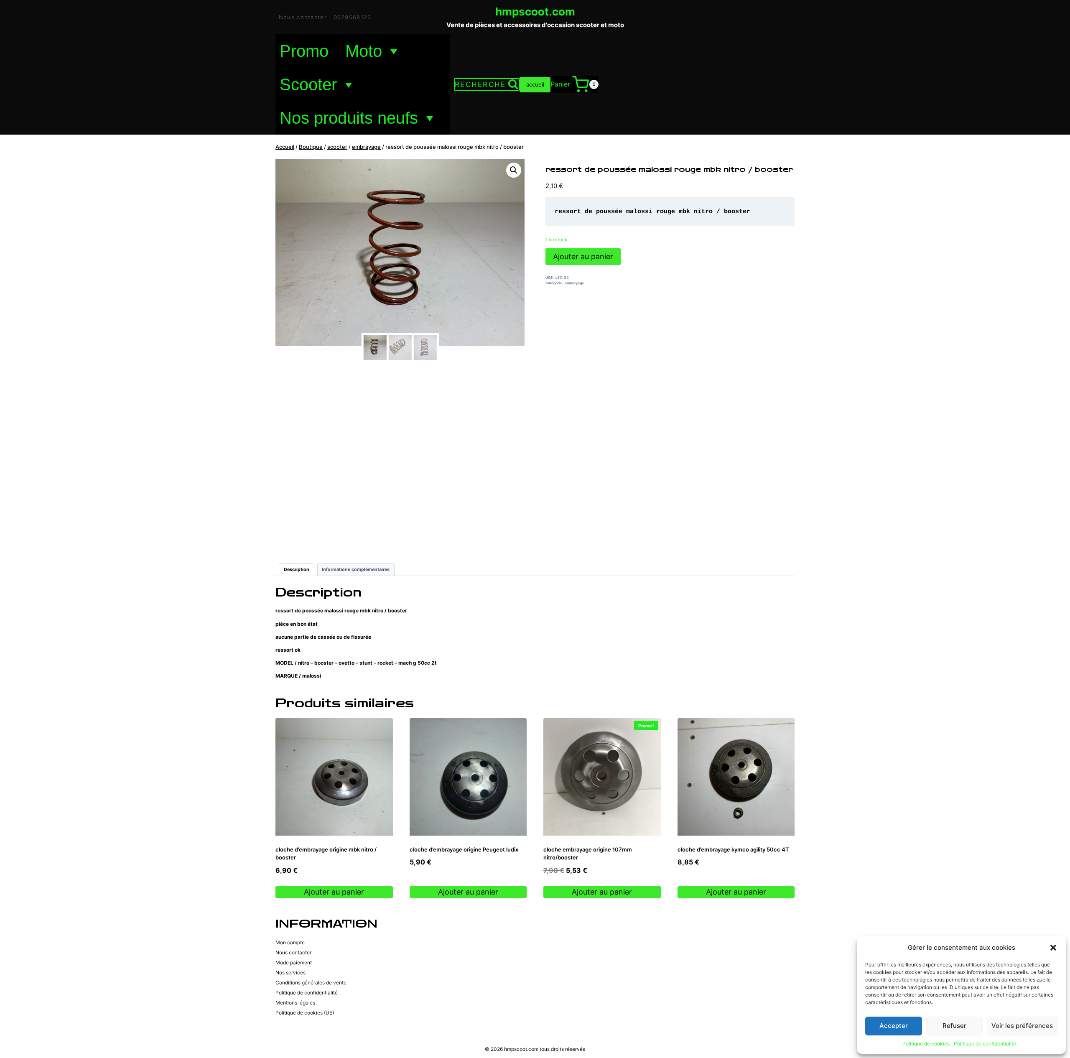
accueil (535, 84)
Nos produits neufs (349, 118)
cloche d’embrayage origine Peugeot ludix (464, 849)
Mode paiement (293, 962)
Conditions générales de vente (310, 982)
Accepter (893, 1026)
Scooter (308, 84)
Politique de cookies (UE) (304, 1013)
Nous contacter (303, 17)
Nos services (290, 972)
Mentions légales (295, 1002)
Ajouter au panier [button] (334, 891)
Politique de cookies (926, 1043)
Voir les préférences (1022, 1026)
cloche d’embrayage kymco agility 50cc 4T (733, 849)
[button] (1053, 947)
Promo (304, 51)
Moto (363, 51)
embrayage (574, 283)
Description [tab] (296, 569)
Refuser (954, 1026)
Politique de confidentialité (985, 1043)
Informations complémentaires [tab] (356, 569)
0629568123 (353, 17)
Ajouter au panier (583, 256)
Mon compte (290, 942)
